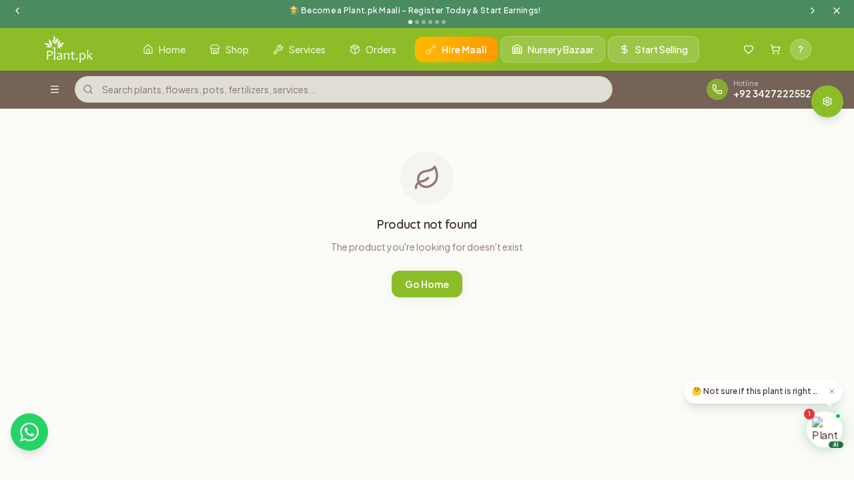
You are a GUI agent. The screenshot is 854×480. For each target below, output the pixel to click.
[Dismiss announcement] (836, 10)
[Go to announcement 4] (430, 22)
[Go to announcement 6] (444, 22)
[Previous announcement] (17, 10)
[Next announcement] (812, 10)
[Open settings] (827, 101)
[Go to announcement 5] (437, 22)
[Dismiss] (832, 391)
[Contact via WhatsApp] (29, 432)
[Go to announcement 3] (424, 22)
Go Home (427, 284)
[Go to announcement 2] (417, 22)
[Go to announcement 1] (410, 22)
